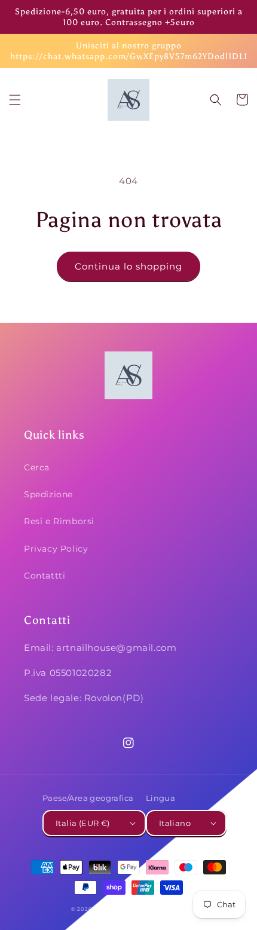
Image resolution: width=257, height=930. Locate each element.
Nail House (110, 909)
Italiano (175, 823)
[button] (15, 100)
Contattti (44, 575)
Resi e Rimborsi (59, 521)
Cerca (37, 467)
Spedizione (48, 494)
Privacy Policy (56, 548)
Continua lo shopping (128, 266)
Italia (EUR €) (83, 823)
